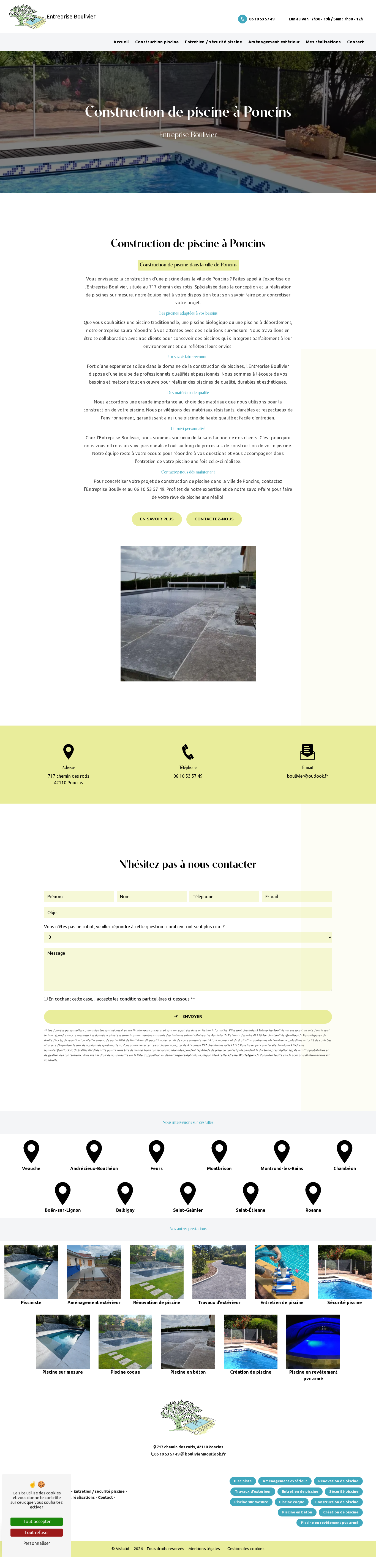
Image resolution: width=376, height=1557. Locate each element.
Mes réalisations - (80, 1497)
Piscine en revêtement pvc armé (329, 1522)
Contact (355, 41)
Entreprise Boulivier (27, 16)
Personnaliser (36, 1543)
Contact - (106, 1497)
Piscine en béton (297, 1512)
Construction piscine (157, 41)
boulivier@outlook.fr (307, 776)
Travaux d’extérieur (253, 1491)
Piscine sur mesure (251, 1502)
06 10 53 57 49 (261, 19)
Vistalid (123, 1549)
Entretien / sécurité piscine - (100, 1491)
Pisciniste (243, 1481)
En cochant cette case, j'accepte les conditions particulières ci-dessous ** (122, 998)
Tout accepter (37, 1521)
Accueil (121, 41)
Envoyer (192, 1016)
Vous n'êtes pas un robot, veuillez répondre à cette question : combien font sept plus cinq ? (134, 926)
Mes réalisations (323, 41)
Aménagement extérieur (274, 41)
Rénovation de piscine (338, 1481)
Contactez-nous (214, 519)
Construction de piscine (336, 1502)
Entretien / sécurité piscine (213, 41)
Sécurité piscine (343, 1491)
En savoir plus (157, 519)
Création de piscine (340, 1512)
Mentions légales (204, 1549)
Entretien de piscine (300, 1491)
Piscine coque (291, 1502)
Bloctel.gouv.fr (249, 1055)
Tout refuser (36, 1532)
